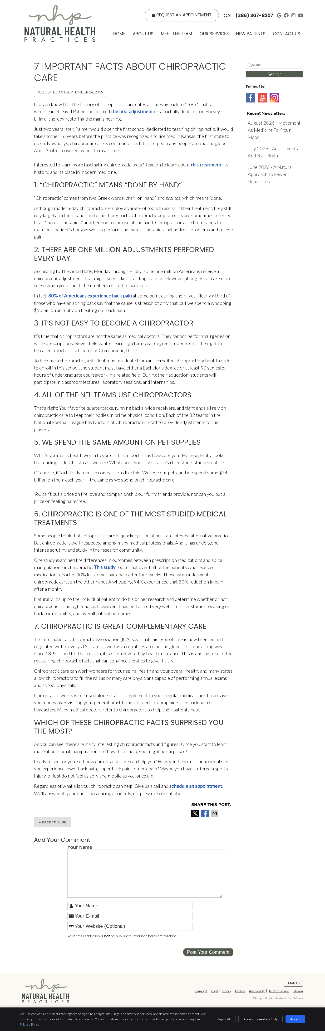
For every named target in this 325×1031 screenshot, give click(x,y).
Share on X (195, 813)
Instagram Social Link (274, 97)
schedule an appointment (195, 786)
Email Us (293, 983)
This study (105, 567)
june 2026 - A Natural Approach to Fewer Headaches (270, 174)
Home (119, 34)
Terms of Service (279, 990)
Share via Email (215, 813)
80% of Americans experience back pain (90, 295)
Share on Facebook (205, 813)
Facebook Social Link (250, 97)
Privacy (226, 990)
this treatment (206, 164)
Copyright (201, 990)
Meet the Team (176, 34)
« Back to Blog (52, 822)
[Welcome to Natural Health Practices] (60, 40)
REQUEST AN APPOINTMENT (184, 15)
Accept (295, 1019)
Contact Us (286, 34)
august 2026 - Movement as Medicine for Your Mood (274, 130)
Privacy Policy (29, 1024)
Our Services (214, 34)
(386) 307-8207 (254, 15)
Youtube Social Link (262, 97)
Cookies (240, 990)
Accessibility (257, 990)
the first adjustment (132, 111)
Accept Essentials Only (260, 1019)
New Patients (251, 34)
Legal (214, 990)
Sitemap (298, 990)
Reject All (224, 1019)
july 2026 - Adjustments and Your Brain (273, 152)
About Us (143, 34)
